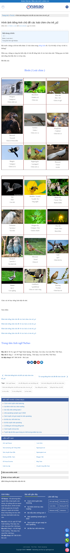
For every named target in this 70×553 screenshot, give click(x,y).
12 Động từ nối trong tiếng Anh (14, 426)
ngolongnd (22, 26)
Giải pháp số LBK (64, 501)
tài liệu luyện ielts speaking (13, 422)
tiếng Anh (42, 45)
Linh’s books (26, 547)
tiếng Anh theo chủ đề (56, 387)
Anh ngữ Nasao (10, 383)
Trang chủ (5, 15)
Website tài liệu (53, 510)
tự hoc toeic (28, 391)
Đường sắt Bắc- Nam (9, 457)
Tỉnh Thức (34, 547)
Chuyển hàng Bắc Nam (43, 466)
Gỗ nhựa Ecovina (8, 461)
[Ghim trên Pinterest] (38, 362)
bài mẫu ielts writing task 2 (12, 410)
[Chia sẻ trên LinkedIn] (41, 362)
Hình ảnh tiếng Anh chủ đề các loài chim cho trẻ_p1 (18, 319)
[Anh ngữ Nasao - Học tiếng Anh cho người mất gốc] (35, 7)
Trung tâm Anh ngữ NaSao (10, 40)
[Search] (67, 6)
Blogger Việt (39, 457)
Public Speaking (42, 547)
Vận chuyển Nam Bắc (9, 452)
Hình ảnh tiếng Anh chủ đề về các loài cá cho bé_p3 (18, 333)
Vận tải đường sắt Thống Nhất (11, 447)
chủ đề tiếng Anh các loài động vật (28, 383)
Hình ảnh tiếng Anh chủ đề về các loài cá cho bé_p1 (18, 324)
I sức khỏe (39, 443)
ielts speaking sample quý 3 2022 (15, 413)
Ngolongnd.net (40, 447)
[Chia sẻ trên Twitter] (31, 362)
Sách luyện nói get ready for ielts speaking (18, 416)
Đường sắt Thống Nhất (64, 506)
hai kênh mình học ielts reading (14, 406)
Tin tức (12, 15)
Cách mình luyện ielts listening (14, 403)
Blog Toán (39, 461)
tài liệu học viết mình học (12, 419)
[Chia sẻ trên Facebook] (28, 362)
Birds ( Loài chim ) (7, 38)
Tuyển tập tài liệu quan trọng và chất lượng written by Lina (23, 432)
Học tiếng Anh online (41, 387)
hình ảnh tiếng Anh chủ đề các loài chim (52, 383)
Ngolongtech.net (41, 452)
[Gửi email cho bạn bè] (35, 362)
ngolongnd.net (49, 549)
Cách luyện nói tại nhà (11, 429)
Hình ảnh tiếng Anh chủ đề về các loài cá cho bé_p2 (18, 328)
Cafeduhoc (63, 510)
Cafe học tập (6, 466)
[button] (3, 6)
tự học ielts (5, 391)
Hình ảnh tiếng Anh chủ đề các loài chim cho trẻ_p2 (17, 387)
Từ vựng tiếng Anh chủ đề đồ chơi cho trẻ (52, 376)
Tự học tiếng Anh (17, 391)
